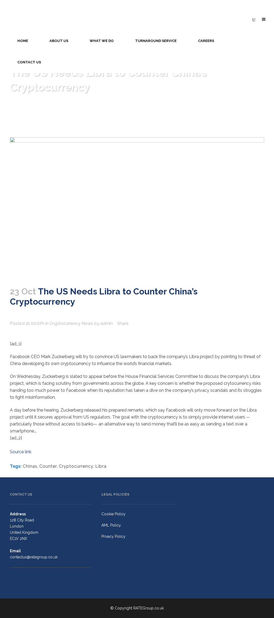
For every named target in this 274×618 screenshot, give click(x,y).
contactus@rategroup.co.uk (34, 557)
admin (106, 323)
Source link (20, 451)
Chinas (30, 466)
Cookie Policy (113, 514)
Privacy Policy (113, 536)
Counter (48, 466)
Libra (100, 466)
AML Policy (111, 525)
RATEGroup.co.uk (148, 608)
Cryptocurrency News (71, 323)
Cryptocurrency (76, 466)
